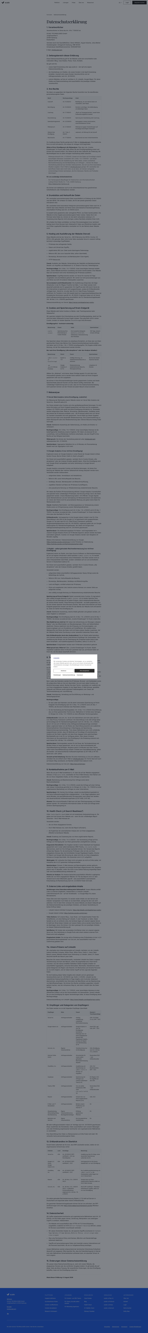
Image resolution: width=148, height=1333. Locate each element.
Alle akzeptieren (84, 670)
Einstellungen (57, 675)
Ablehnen (63, 670)
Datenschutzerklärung (69, 675)
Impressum (80, 675)
